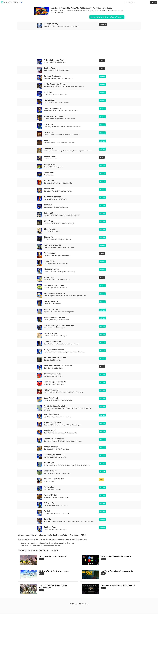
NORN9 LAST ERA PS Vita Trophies (54, 571)
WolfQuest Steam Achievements (53, 556)
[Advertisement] (73, 44)
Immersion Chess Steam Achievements (118, 585)
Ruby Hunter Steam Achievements (116, 556)
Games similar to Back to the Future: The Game (107, 17)
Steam (41, 559)
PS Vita (41, 573)
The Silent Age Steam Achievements (117, 571)
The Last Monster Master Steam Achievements (53, 586)
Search (153, 2)
